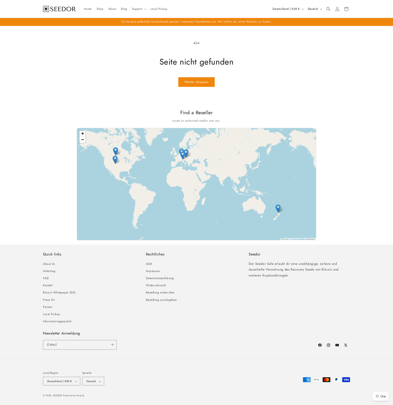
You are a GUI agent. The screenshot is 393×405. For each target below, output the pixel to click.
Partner (47, 307)
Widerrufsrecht (156, 285)
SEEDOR (57, 395)
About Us (49, 264)
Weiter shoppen (196, 82)
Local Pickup (51, 314)
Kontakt (47, 285)
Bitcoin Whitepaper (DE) (59, 292)
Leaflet (286, 239)
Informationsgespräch (57, 321)
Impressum (153, 271)
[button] (139, 8)
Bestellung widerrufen (160, 292)
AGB (149, 264)
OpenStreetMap (298, 239)
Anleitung (49, 271)
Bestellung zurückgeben (161, 300)
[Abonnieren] (111, 344)
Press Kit (48, 300)
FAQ (46, 278)
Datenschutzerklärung (160, 278)
